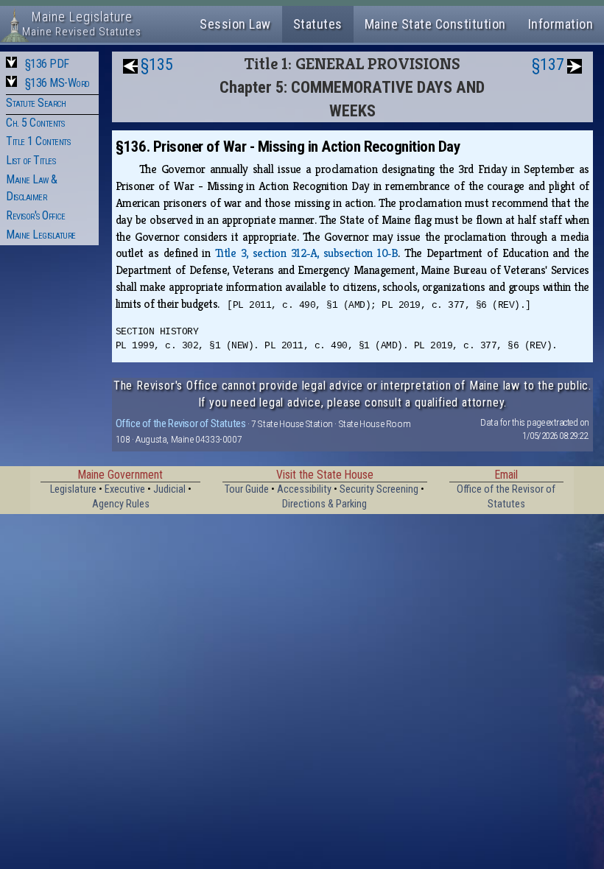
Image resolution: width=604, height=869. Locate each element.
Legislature (73, 489)
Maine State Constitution (435, 24)
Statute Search (36, 103)
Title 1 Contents (38, 141)
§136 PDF (47, 64)
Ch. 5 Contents (35, 123)
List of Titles (30, 160)
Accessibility (304, 489)
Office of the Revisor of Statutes (181, 423)
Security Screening (379, 489)
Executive (125, 489)
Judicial (169, 489)
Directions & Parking (324, 504)
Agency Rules (121, 504)
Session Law (235, 24)
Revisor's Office (35, 215)
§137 (548, 64)
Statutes (318, 24)
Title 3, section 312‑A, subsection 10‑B (306, 253)
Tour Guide (247, 489)
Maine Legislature (41, 235)
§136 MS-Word (57, 83)
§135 (157, 64)
